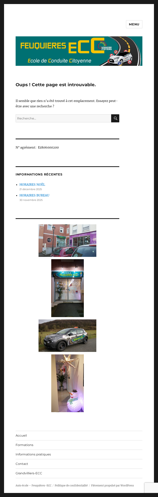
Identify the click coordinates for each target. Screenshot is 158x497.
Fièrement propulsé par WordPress (112, 485)
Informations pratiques (33, 454)
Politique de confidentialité (71, 485)
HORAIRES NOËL (32, 184)
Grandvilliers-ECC (29, 473)
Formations (24, 445)
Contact (22, 464)
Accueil (21, 435)
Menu (134, 24)
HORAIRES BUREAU (34, 195)
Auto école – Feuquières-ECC (33, 485)
